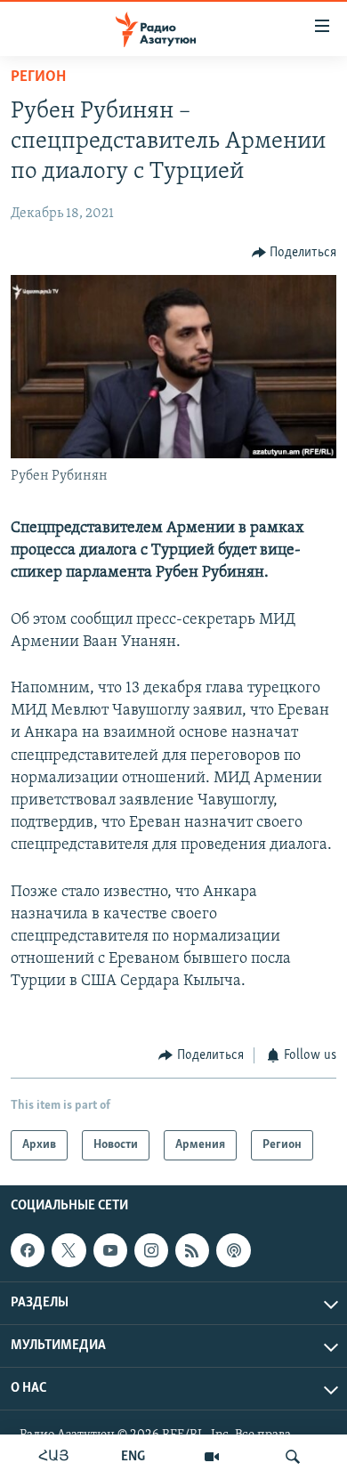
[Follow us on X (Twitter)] (68, 1250)
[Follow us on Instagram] (151, 1250)
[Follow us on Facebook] (27, 1250)
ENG (133, 1457)
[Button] (294, 252)
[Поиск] (292, 1457)
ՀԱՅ (53, 1457)
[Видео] (211, 1457)
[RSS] (192, 1250)
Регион (38, 77)
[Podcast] (233, 1250)
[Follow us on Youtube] (110, 1250)
